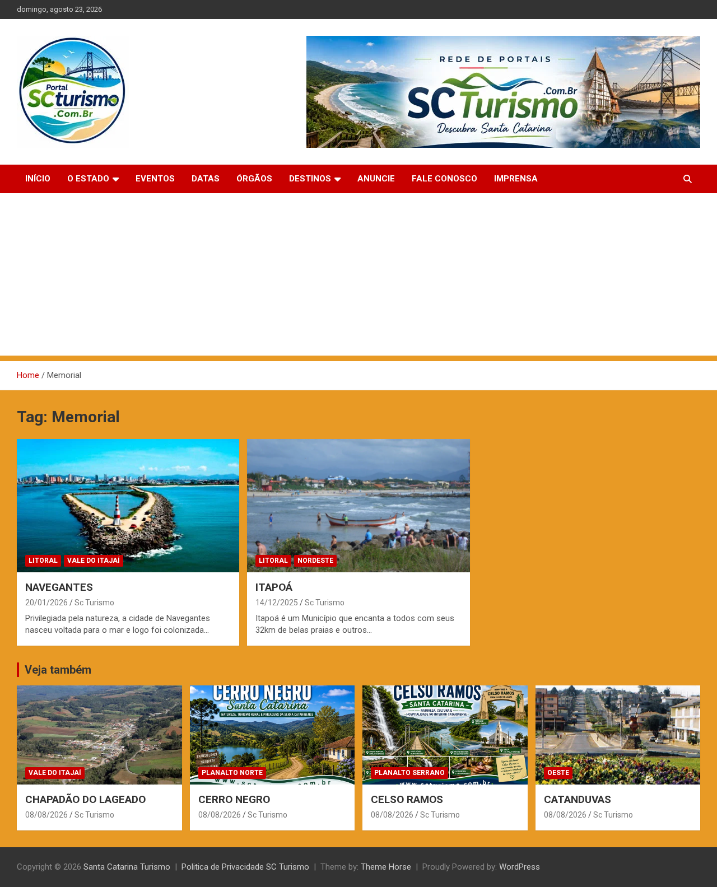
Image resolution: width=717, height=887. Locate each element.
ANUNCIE (376, 179)
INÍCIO (37, 179)
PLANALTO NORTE (232, 773)
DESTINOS (310, 179)
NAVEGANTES (59, 587)
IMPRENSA (516, 179)
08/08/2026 (46, 814)
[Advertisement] (358, 277)
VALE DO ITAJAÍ (93, 560)
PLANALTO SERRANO (409, 773)
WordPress (519, 867)
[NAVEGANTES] (128, 505)
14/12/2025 (276, 602)
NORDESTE (315, 560)
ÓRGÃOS (254, 179)
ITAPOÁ (273, 587)
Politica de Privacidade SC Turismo (245, 867)
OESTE (558, 773)
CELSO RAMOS (407, 799)
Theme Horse (386, 867)
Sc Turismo (94, 602)
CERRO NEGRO (234, 799)
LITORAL (43, 560)
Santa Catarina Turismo (126, 867)
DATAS (206, 179)
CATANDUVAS (577, 799)
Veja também (58, 669)
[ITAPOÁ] (358, 505)
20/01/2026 (46, 602)
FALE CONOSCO (444, 179)
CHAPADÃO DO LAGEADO (85, 799)
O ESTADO (88, 179)
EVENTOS (155, 179)
